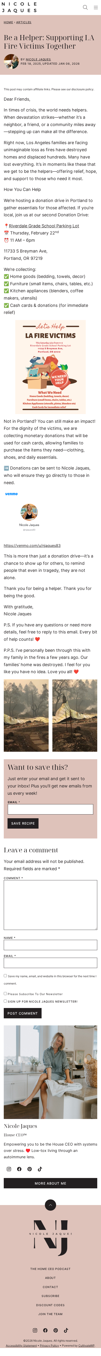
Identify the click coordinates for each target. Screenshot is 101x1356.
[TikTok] (40, 1169)
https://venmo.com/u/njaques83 (32, 545)
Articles (24, 22)
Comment (13, 878)
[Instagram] (9, 1169)
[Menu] (96, 7)
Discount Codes (50, 1305)
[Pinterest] (29, 1169)
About (50, 1278)
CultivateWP (86, 1345)
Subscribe (51, 1296)
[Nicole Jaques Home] (19, 7)
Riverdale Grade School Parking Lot (44, 225)
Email (14, 802)
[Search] (85, 7)
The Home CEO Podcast (50, 1269)
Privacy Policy (49, 1345)
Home (8, 22)
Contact (50, 1287)
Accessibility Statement (21, 1345)
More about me (50, 1183)
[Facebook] (19, 1169)
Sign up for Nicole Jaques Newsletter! (42, 1001)
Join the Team (50, 1314)
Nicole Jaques (38, 59)
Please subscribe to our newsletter (35, 994)
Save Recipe (23, 823)
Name (10, 938)
